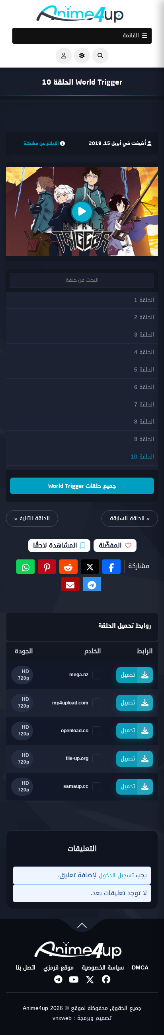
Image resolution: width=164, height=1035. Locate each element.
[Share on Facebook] (111, 566)
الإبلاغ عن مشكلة (41, 143)
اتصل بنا (25, 968)
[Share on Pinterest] (47, 566)
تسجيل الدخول (116, 875)
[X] (90, 980)
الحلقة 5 (144, 369)
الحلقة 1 (144, 300)
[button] (100, 56)
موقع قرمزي (58, 968)
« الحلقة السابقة (130, 518)
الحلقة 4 (144, 352)
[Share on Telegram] (92, 584)
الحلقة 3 (144, 334)
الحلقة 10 (142, 456)
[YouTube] (74, 980)
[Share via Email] (70, 584)
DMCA (140, 968)
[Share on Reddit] (68, 566)
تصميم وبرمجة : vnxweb (82, 1018)
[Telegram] (58, 980)
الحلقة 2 (144, 317)
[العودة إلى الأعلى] (82, 927)
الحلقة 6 (144, 387)
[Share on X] (90, 566)
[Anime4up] (80, 15)
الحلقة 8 (144, 421)
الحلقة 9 (144, 439)
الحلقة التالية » (32, 518)
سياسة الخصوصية (103, 968)
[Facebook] (106, 980)
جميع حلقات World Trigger (82, 485)
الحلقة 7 (144, 404)
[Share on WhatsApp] (25, 566)
